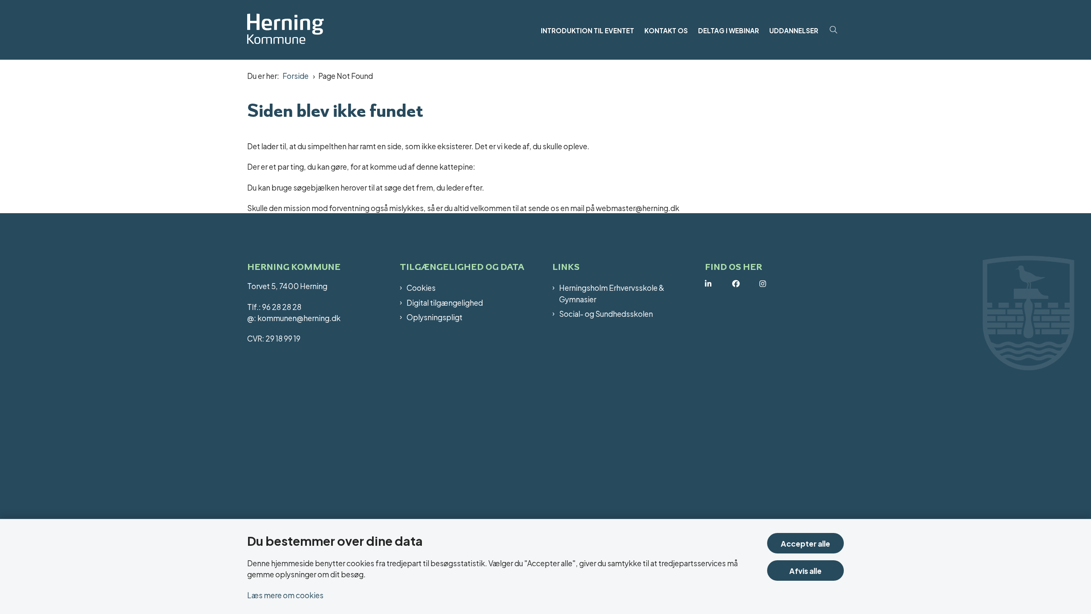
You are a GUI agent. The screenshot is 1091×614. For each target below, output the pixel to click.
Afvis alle (805, 570)
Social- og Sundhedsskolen (606, 313)
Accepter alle (805, 543)
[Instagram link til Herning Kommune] (773, 284)
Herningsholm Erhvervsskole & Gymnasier (611, 293)
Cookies (421, 287)
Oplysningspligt (434, 316)
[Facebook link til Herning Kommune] (745, 284)
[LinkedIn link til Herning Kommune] (718, 284)
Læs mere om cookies (285, 594)
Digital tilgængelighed (445, 302)
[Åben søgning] (833, 30)
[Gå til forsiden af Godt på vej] (391, 30)
